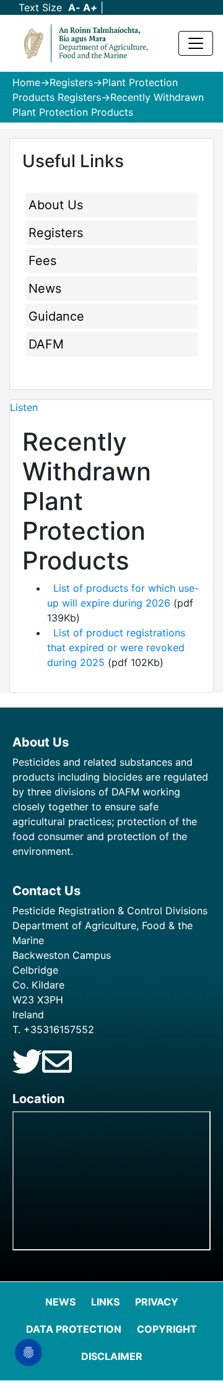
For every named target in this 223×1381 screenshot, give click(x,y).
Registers (71, 82)
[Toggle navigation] (195, 43)
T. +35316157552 (53, 1029)
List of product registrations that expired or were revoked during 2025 (116, 647)
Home (26, 82)
